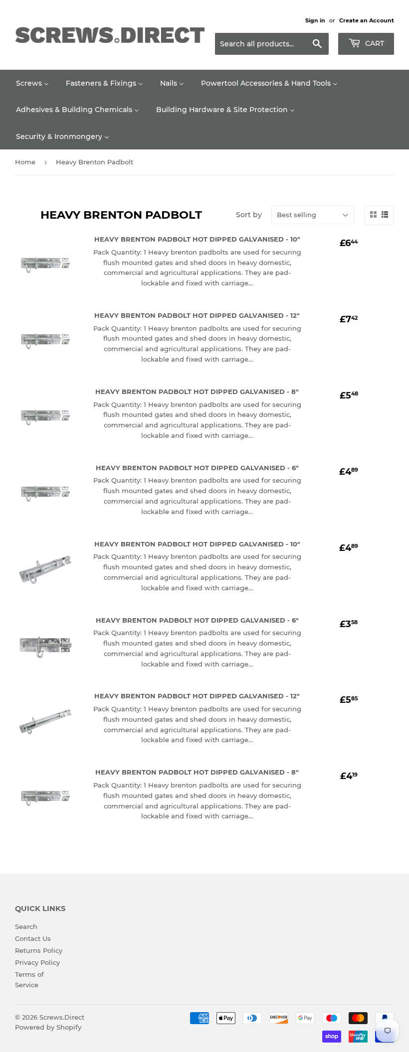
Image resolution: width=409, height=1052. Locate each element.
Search (26, 926)
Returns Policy (38, 950)
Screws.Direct (61, 1017)
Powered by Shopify (48, 1027)
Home (25, 162)
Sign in (315, 20)
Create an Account (366, 20)
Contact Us (33, 938)
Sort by (249, 214)
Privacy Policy (37, 962)
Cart (373, 43)
